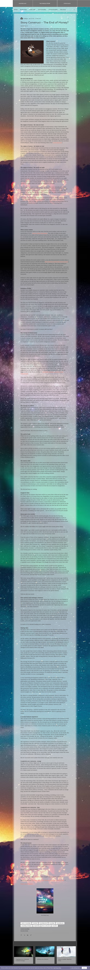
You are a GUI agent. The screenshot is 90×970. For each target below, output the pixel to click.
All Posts (16, 9)
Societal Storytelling (42, 9)
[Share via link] (30, 935)
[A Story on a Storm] (44, 951)
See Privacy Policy (57, 968)
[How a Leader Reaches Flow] (66, 951)
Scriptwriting (37, 925)
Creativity (35, 923)
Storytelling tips (60, 923)
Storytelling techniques (26, 925)
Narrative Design (23, 9)
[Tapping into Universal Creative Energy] (23, 951)
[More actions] (68, 18)
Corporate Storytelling (53, 9)
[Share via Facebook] (21, 935)
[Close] (88, 968)
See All (74, 943)
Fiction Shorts (63, 9)
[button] (74, 9)
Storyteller (54, 925)
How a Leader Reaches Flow (64, 960)
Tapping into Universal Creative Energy (22, 960)
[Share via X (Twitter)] (24, 935)
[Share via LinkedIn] (27, 935)
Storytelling (51, 923)
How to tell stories (46, 925)
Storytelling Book (43, 923)
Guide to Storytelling (26, 923)
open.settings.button (75, 968)
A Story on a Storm (42, 959)
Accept (84, 968)
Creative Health (32, 9)
